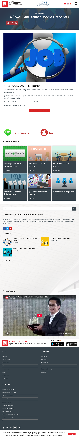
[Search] (74, 209)
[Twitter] (15, 427)
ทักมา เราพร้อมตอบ (21, 133)
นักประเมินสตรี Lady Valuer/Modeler (24, 248)
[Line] (12, 23)
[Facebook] (8, 23)
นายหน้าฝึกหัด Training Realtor (63, 192)
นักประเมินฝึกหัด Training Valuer (60, 238)
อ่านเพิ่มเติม (59, 435)
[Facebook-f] (3, 427)
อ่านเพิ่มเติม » (7, 170)
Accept (71, 434)
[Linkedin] (16, 23)
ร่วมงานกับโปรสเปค (39, 13)
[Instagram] (18, 427)
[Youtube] (7, 427)
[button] (76, 3)
